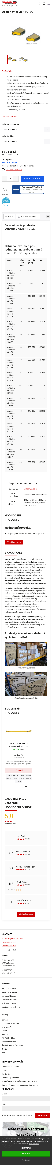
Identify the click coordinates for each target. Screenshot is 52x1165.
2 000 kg (15, 775)
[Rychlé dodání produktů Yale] (26, 684)
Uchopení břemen (9, 996)
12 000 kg (18, 781)
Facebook (9, 950)
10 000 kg (28, 778)
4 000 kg (28, 775)
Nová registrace (8, 1115)
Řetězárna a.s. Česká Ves (12, 1045)
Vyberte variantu (32, 178)
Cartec (5, 1020)
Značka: (7, 71)
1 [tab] (26, 786)
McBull (4, 1030)
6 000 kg (15, 778)
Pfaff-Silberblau (8, 1038)
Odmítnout (26, 1160)
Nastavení (26, 1148)
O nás (4, 1070)
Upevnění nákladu (9, 999)
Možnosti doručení (14, 169)
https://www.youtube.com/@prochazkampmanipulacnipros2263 (14, 950)
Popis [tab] (10, 216)
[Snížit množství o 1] (4, 178)
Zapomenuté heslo (23, 1115)
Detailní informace (9, 116)
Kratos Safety (7, 1027)
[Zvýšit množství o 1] (16, 178)
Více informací (34, 1144)
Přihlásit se (42, 1116)
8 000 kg (21, 778)
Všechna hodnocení (26, 914)
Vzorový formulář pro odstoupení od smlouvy (21, 1085)
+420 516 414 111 (9, 942)
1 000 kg (9, 775)
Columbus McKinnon (10, 1023)
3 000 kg (22, 775)
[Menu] (49, 3)
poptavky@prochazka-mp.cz (14, 938)
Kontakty (6, 1074)
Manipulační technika (11, 1007)
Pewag (5, 1034)
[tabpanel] (18, 751)
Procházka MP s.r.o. (10, 1041)
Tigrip (4, 1049)
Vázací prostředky (9, 992)
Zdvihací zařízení (9, 988)
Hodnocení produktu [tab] (29, 216)
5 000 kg (8, 778)
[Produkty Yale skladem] (26, 654)
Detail (20, 770)
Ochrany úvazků (30, 489)
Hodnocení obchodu (10, 1066)
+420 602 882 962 (9, 945)
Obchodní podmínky (10, 1077)
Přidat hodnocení (14, 542)
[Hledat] (39, 3)
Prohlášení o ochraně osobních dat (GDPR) (19, 1081)
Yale (3, 1052)
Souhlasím (26, 1153)
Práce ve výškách (9, 1003)
